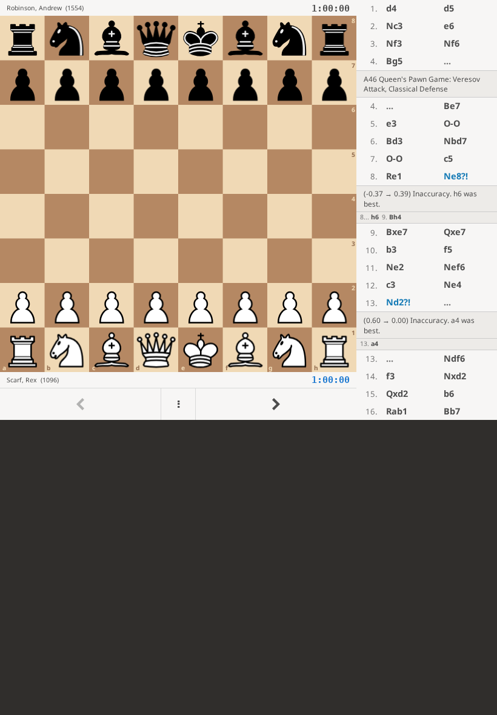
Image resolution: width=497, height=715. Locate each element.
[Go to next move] (275, 404)
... (447, 61)
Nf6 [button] (451, 43)
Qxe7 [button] (454, 232)
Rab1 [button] (396, 411)
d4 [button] (391, 8)
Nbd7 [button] (455, 141)
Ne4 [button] (452, 284)
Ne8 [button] (456, 176)
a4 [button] (374, 343)
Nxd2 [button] (455, 376)
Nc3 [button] (394, 26)
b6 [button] (449, 393)
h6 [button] (375, 217)
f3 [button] (390, 376)
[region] (248, 210)
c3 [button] (390, 284)
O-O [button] (452, 123)
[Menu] (178, 404)
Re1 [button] (394, 176)
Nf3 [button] (394, 43)
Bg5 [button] (394, 61)
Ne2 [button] (395, 267)
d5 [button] (449, 8)
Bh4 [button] (395, 217)
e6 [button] (449, 26)
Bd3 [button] (394, 141)
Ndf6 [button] (454, 358)
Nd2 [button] (398, 302)
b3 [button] (391, 249)
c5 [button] (448, 158)
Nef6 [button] (454, 267)
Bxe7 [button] (396, 232)
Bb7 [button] (452, 411)
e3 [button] (391, 123)
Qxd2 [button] (397, 393)
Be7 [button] (452, 105)
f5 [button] (448, 249)
